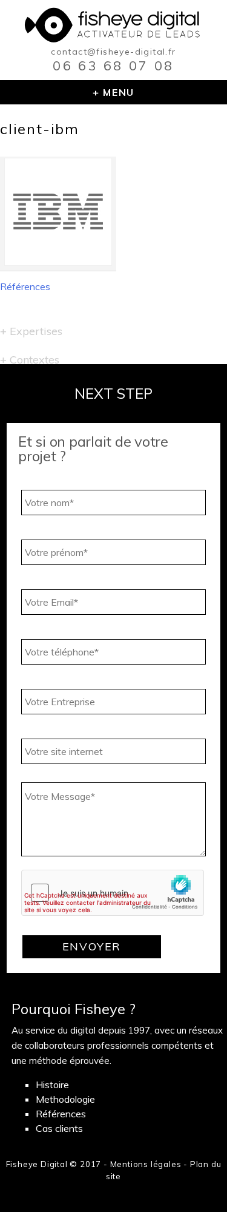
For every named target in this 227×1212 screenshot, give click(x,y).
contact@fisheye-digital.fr (113, 51)
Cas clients (59, 1128)
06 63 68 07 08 (113, 65)
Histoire (52, 1084)
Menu (118, 92)
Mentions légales (146, 1164)
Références (25, 286)
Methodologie (65, 1099)
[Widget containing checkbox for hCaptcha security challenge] (112, 893)
